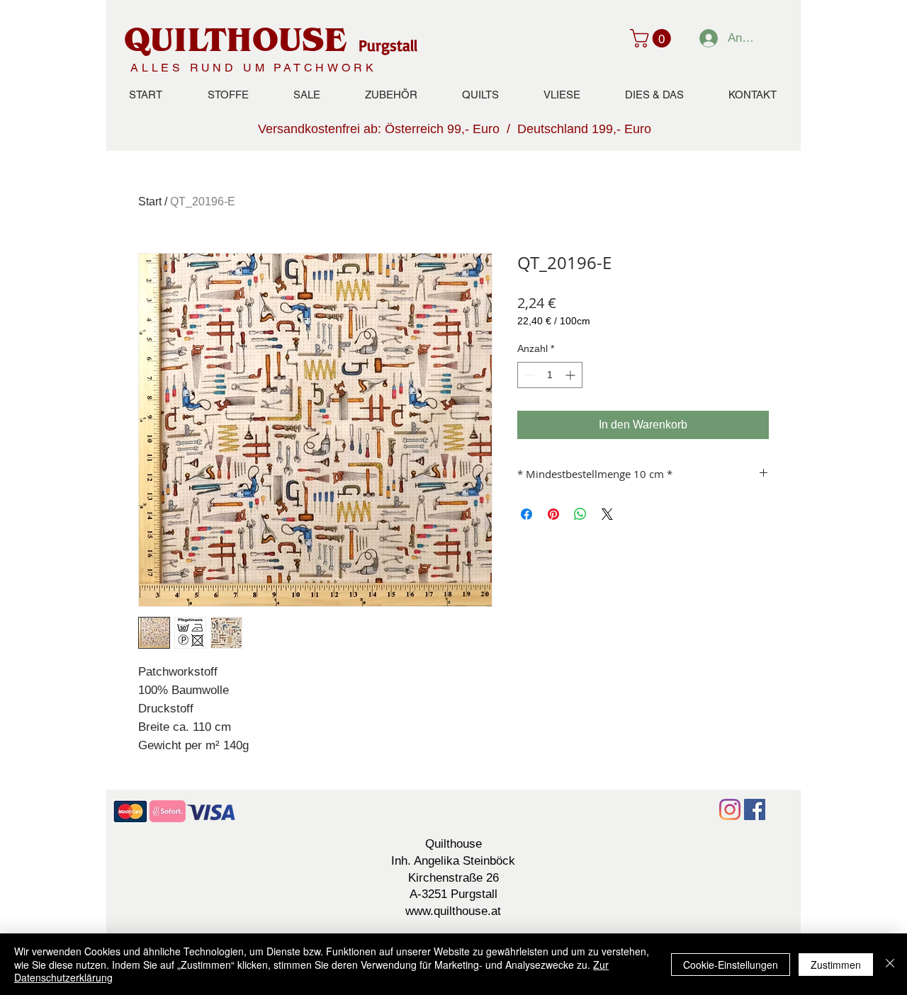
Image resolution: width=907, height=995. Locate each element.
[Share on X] (607, 514)
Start (150, 201)
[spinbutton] (550, 375)
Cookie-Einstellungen (730, 964)
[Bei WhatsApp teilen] (580, 514)
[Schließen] (889, 964)
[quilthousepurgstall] (754, 809)
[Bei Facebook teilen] (526, 514)
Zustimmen (836, 964)
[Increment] (571, 375)
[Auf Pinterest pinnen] (553, 514)
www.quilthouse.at (453, 911)
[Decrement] (528, 375)
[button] (652, 38)
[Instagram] (729, 809)
